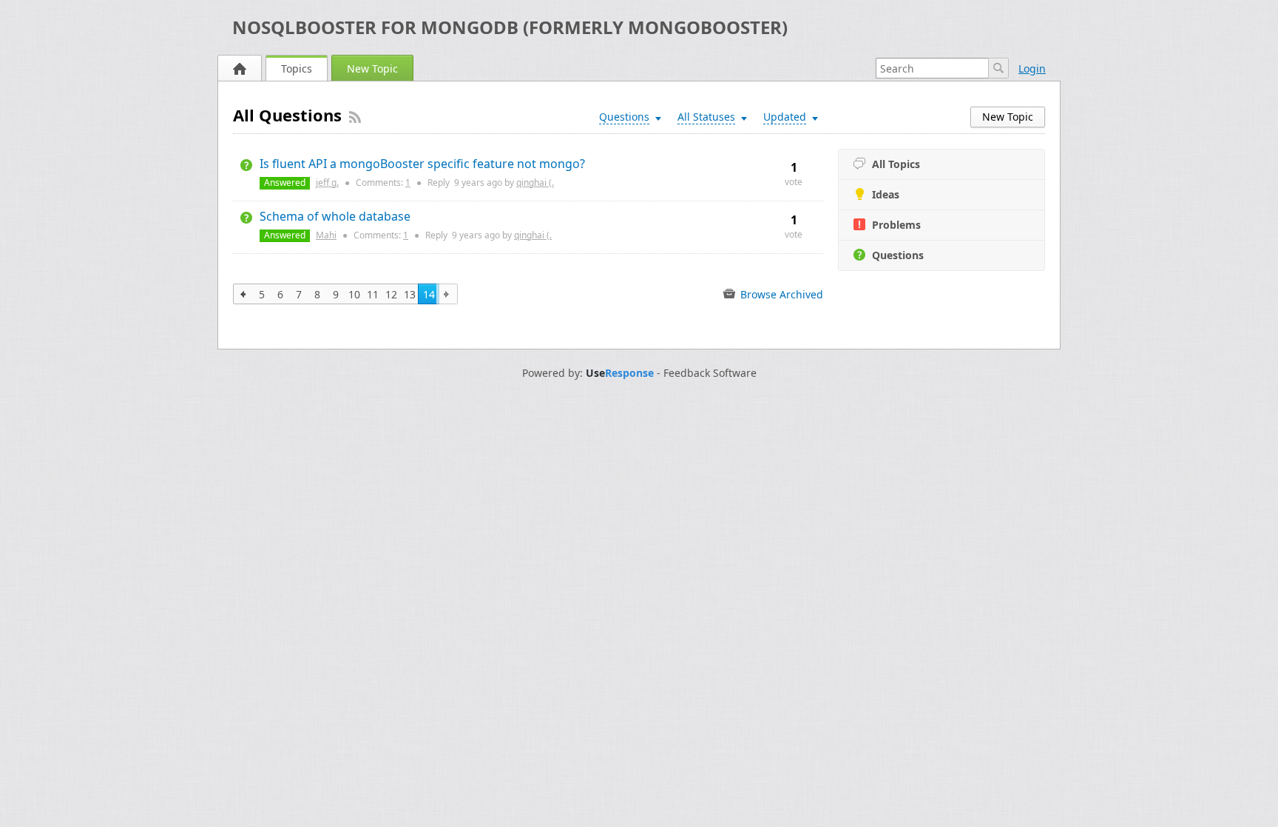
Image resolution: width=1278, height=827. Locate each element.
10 (354, 294)
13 (410, 294)
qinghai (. (535, 182)
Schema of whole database (335, 216)
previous (243, 294)
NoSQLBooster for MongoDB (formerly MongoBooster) (510, 27)
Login (1032, 68)
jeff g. (327, 182)
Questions (898, 255)
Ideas (885, 194)
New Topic (372, 68)
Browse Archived (780, 294)
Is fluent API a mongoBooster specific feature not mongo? (422, 163)
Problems (896, 225)
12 (391, 294)
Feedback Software (710, 373)
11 (373, 294)
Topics (296, 68)
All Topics (896, 164)
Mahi (326, 235)
